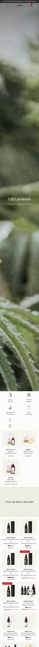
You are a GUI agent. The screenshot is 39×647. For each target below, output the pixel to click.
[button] (3, 6)
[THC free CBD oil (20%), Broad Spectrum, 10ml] (28, 620)
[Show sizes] (16, 444)
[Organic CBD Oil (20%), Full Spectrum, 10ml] (28, 527)
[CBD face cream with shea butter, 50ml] (28, 439)
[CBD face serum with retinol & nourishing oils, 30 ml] (10, 439)
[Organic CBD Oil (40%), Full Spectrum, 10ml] (10, 558)
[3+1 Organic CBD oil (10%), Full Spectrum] (28, 590)
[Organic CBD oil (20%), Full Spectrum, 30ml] (10, 590)
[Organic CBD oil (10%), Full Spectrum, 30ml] (28, 558)
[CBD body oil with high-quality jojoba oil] (10, 467)
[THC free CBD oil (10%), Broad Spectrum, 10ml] (10, 620)
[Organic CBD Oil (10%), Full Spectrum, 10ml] (10, 527)
